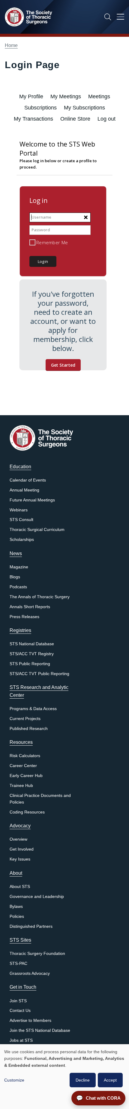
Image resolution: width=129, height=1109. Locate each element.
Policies (17, 916)
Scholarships (22, 539)
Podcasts (18, 587)
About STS (20, 886)
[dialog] (64, 1076)
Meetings (99, 96)
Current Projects (25, 718)
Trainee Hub (21, 785)
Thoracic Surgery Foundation (37, 953)
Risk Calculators (25, 756)
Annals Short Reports (30, 607)
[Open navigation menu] (120, 18)
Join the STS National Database (40, 1030)
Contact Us (20, 1010)
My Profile (31, 96)
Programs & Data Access (33, 708)
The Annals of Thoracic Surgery (40, 597)
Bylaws (16, 906)
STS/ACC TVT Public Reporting (39, 673)
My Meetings (65, 96)
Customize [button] (14, 1080)
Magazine (19, 567)
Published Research (29, 728)
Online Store (75, 119)
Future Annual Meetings (32, 500)
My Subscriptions (84, 108)
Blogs (15, 577)
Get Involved (22, 849)
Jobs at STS (21, 1040)
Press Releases (24, 617)
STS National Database (32, 644)
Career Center (23, 765)
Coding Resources (27, 812)
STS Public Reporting (30, 664)
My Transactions (33, 119)
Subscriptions (40, 108)
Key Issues (20, 859)
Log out (107, 119)
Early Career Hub (26, 775)
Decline (83, 1080)
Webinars (19, 510)
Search (107, 16)
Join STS (18, 1001)
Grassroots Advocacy (30, 973)
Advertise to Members (30, 1020)
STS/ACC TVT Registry (32, 654)
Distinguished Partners (31, 926)
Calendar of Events (28, 480)
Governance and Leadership (37, 896)
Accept (110, 1080)
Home (11, 45)
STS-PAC (18, 963)
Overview (18, 839)
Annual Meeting (24, 490)
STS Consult (21, 519)
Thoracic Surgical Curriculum (37, 529)
